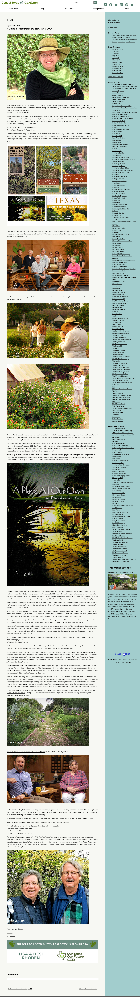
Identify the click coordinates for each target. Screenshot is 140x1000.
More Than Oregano (118, 499)
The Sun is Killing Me (119, 555)
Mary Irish (12, 936)
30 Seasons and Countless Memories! (124, 40)
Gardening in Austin (118, 166)
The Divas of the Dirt (119, 350)
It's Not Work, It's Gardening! (121, 486)
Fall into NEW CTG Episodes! (121, 37)
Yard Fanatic (116, 417)
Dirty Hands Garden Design (121, 129)
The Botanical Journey (119, 344)
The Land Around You (119, 365)
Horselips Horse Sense (119, 204)
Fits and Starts (116, 142)
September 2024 (117, 73)
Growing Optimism (118, 192)
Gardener (9, 933)
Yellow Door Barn (117, 419)
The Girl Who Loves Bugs (120, 359)
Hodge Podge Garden (119, 198)
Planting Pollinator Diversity (88, 989)
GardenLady (116, 469)
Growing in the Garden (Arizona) (122, 482)
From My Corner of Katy (120, 144)
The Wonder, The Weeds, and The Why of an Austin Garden (123, 379)
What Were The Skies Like (120, 561)
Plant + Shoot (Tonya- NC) (120, 512)
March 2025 (116, 60)
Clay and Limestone (118, 444)
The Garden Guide (118, 352)
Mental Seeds (116, 497)
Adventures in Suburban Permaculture (124, 86)
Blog (42, 9)
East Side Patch (117, 136)
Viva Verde (115, 391)
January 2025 (116, 64)
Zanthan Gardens (117, 421)
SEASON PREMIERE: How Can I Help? (124, 35)
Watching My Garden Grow (121, 397)
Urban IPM (115, 385)
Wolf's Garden (116, 410)
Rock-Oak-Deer (117, 314)
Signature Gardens (118, 320)
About (126, 9)
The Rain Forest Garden (120, 553)
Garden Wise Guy (118, 463)
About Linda (112, 27)
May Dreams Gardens (119, 495)
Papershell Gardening (119, 271)
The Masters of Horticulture (121, 370)
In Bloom (115, 211)
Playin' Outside (117, 284)
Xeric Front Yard (117, 412)
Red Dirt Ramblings (118, 523)
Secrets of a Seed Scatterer (121, 529)
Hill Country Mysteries (119, 196)
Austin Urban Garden (119, 99)
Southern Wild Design (119, 536)
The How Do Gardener (119, 363)
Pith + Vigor (116, 510)
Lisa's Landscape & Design (120, 234)
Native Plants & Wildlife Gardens (122, 506)
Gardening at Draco (118, 164)
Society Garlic (116, 322)
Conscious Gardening (119, 121)
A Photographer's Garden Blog (122, 431)
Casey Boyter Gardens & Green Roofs (124, 112)
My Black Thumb (117, 247)
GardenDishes (117, 155)
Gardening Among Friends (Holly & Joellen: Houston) (123, 160)
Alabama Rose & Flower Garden (122, 433)
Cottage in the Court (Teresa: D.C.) (123, 448)
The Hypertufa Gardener (120, 549)
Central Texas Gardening (120, 114)
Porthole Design (117, 514)
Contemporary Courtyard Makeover (123, 42)
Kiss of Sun (116, 226)
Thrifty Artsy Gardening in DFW (122, 382)
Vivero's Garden (117, 393)
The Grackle (116, 361)
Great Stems (116, 183)
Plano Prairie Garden (118, 282)
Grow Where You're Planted (121, 189)
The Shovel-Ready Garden (120, 372)
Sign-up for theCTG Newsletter (114, 21)
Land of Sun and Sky (118, 493)
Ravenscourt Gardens (119, 292)
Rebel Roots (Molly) (118, 299)
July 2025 (115, 51)
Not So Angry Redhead (119, 262)
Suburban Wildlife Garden (120, 333)
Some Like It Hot (117, 327)
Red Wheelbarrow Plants (120, 301)
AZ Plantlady (116, 437)
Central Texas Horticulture (120, 117)
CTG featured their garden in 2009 (80, 818)
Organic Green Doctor (119, 267)
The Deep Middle (117, 540)
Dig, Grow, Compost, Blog (120, 454)
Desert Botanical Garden (85, 446)
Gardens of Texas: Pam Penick (120, 572)
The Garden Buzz (118, 544)
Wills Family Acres (118, 406)
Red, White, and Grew (119, 303)
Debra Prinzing (117, 452)
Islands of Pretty (117, 215)
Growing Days (116, 480)
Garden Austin (117, 151)
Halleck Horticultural (118, 194)
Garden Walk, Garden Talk (120, 461)
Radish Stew (116, 288)
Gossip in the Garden (119, 474)
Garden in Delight (118, 153)
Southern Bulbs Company (120, 331)
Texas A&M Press (117, 335)
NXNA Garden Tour (118, 264)
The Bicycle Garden (118, 342)
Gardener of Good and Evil (120, 157)
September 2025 (117, 49)
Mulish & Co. (116, 245)
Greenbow (115, 187)
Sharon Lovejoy (117, 531)
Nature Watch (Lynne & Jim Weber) (123, 260)
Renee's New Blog (118, 305)
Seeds (114, 316)
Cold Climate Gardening (120, 446)
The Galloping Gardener (120, 542)
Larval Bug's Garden (118, 228)
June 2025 (115, 53)
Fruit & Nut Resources (119, 147)
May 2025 (115, 56)
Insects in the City (118, 213)
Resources (69, 9)
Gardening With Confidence (121, 465)
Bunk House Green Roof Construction (124, 108)
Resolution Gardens (118, 310)
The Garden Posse (118, 355)
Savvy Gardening (117, 527)
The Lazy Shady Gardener (120, 367)
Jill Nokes (115, 219)
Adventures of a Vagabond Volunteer (124, 89)
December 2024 (117, 66)
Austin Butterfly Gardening (120, 97)
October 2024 (116, 71)
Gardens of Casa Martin (119, 177)
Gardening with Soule (119, 467)
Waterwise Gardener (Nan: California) (124, 559)
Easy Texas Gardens (118, 138)
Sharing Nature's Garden (120, 318)
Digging (114, 127)
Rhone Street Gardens (119, 525)
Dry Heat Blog (116, 134)
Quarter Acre (116, 286)
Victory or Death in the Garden (122, 389)
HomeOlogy (116, 202)
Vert (113, 387)
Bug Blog (115, 441)
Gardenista (115, 174)
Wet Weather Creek (118, 404)
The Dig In (115, 348)
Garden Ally (116, 149)
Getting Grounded (118, 179)
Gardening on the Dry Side (120, 172)
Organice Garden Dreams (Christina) (124, 269)
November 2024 (117, 69)
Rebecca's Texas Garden (120, 297)
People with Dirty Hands (120, 275)
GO (95, 2)
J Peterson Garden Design (120, 217)
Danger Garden (117, 450)
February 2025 (117, 62)
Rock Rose (115, 312)
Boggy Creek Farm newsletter (121, 106)
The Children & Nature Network (122, 538)
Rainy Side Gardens (118, 521)
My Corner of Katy (118, 249)
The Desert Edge (117, 346)
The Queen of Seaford (119, 551)
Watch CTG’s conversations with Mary (20, 822)
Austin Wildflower (117, 101)
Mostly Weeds (116, 243)
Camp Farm (116, 110)
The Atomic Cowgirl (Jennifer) (121, 340)
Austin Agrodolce (117, 95)
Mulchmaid (115, 504)
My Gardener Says (118, 252)
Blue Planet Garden (118, 439)
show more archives (115, 77)
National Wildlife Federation (121, 254)
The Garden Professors (119, 546)
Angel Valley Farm (118, 91)
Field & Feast (116, 140)
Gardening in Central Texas (121, 168)
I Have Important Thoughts (120, 209)
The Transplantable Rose (120, 374)
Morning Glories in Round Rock (122, 241)
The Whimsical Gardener (120, 376)
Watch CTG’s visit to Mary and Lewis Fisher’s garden (78, 812)
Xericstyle (115, 415)
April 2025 (115, 58)
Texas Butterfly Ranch (119, 337)
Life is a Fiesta (116, 230)
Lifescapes (115, 232)
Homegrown (116, 200)
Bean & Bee (116, 104)
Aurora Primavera (117, 93)
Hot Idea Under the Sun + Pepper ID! (20, 989)
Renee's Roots (117, 307)
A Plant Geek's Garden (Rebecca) (123, 84)
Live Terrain (116, 237)
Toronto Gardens (117, 557)
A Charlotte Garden (118, 428)
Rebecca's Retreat (118, 295)
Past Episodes (98, 9)
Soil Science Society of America (122, 534)
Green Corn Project (118, 185)
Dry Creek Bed (117, 132)
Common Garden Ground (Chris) (122, 119)
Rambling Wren (117, 290)
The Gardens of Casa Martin (121, 357)
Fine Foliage (116, 459)
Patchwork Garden (118, 273)
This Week (13, 9)
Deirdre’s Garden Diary (119, 123)
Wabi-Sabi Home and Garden (121, 395)
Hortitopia (115, 484)
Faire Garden (116, 456)
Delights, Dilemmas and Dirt (121, 125)
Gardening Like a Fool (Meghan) (122, 170)
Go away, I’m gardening (119, 181)
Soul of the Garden (118, 329)
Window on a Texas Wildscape (122, 408)
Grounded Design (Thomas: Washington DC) (121, 477)
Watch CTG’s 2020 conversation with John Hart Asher (26, 752)
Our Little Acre (117, 508)
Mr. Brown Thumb (118, 501)
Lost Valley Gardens (118, 239)
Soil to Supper (116, 325)
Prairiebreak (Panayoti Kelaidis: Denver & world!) (122, 517)
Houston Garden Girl (119, 207)
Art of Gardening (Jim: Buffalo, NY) (123, 435)
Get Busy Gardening (118, 471)
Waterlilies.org (116, 402)
